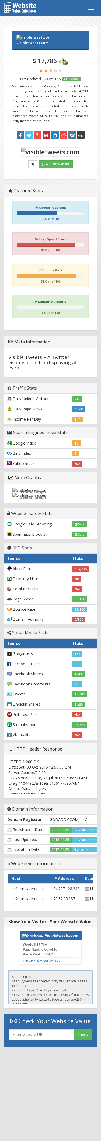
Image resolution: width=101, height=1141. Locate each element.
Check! (83, 1034)
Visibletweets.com (32, 43)
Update (73, 79)
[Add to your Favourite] (32, 164)
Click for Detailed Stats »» (42, 961)
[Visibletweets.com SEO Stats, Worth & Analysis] (81, 135)
